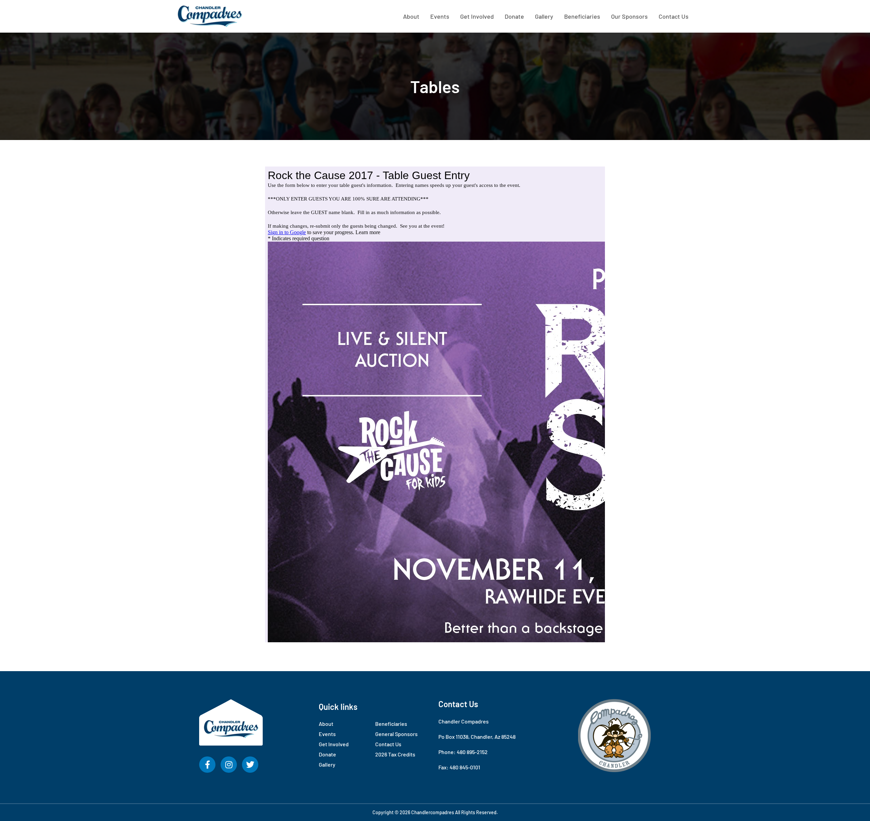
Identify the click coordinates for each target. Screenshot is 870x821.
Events (439, 16)
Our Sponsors (629, 16)
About (411, 16)
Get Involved (477, 16)
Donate (514, 16)
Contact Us (674, 16)
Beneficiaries (582, 16)
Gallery (544, 16)
